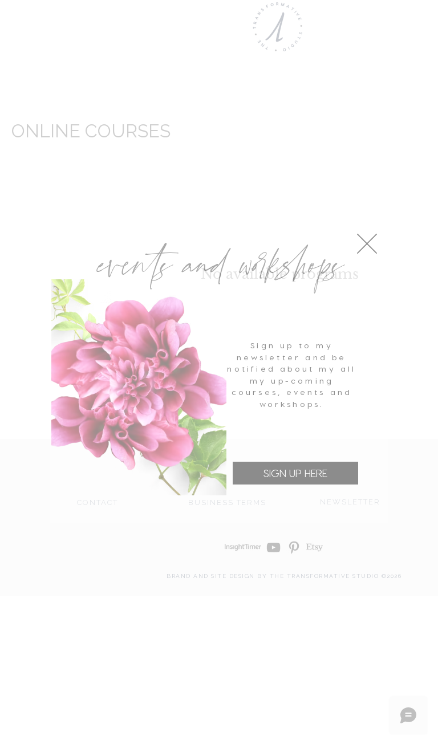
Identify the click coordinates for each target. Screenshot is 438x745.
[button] (367, 244)
